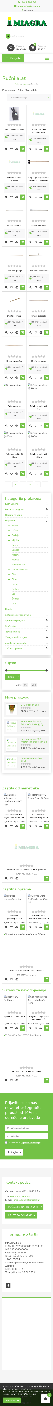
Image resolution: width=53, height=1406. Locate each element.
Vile (14, 603)
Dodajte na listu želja (11, 149)
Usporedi (16, 149)
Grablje (15, 535)
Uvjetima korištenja (30, 1142)
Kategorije (15, 58)
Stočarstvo (10, 626)
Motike (15, 559)
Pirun (14, 579)
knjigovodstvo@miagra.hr (26, 1200)
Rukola (8, 609)
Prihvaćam (10, 1400)
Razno (15, 584)
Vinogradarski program (16, 637)
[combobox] (29, 97)
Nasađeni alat (19, 564)
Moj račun (28, 10)
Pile (14, 574)
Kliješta (15, 540)
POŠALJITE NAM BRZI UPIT (23, 1207)
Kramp (15, 545)
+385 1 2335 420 (20, 1196)
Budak (15, 525)
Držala (15, 530)
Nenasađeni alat (20, 569)
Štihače (15, 598)
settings (32, 1394)
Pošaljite (13, 1152)
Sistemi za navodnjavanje (18, 615)
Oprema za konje (13, 515)
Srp (13, 594)
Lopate (15, 550)
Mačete (16, 554)
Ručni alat (10, 520)
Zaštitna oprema (13, 648)
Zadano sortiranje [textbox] (19, 97)
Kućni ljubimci (12, 503)
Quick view (6, 149)
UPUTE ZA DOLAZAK (20, 1215)
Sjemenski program (15, 620)
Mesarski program (14, 509)
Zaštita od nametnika (15, 643)
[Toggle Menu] (47, 58)
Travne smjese (12, 631)
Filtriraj (11, 677)
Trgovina (25, 84)
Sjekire (15, 589)
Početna (18, 84)
